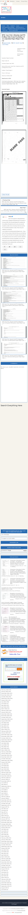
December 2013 (5, 882)
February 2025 (5, 689)
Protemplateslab (21, 910)
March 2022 (4, 750)
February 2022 (5, 751)
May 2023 (3, 726)
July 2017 (3, 808)
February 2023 (5, 731)
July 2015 (3, 850)
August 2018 (4, 788)
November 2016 (5, 822)
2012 (14, 42)
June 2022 (3, 745)
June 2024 (3, 703)
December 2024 (5, 693)
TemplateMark (18, 912)
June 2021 (3, 765)
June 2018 (3, 789)
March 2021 (4, 770)
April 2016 (3, 834)
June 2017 (3, 810)
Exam (21, 42)
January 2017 (4, 819)
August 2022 (4, 741)
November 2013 (5, 884)
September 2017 (5, 805)
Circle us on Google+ (13, 676)
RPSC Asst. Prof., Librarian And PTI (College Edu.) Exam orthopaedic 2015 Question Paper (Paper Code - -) (13, 323)
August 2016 (4, 827)
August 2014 (4, 869)
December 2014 (5, 862)
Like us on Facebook (15, 673)
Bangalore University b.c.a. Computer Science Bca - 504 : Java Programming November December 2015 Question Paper (18, 609)
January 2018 (4, 798)
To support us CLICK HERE (8, 538)
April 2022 (3, 748)
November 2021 (5, 757)
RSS (7, 666)
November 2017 (5, 801)
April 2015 (3, 855)
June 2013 (3, 889)
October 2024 (4, 696)
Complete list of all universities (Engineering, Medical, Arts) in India (13, 588)
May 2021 (3, 767)
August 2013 (4, 888)
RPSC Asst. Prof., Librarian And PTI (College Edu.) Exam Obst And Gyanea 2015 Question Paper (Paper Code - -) (13, 271)
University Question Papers (17, 908)
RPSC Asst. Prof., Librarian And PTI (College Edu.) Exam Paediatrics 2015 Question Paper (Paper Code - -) (14, 288)
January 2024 (4, 712)
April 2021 (3, 769)
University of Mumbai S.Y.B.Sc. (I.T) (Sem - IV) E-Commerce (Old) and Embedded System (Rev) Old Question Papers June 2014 (18, 581)
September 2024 (5, 698)
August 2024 (4, 700)
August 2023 (4, 721)
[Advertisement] (9, 51)
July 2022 (3, 743)
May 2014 (3, 874)
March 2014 (4, 877)
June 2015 (3, 851)
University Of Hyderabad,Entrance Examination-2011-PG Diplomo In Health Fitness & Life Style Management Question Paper (17, 638)
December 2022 (5, 734)
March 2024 (4, 708)
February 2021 (4, 772)
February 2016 (4, 838)
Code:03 (17, 42)
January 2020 (4, 779)
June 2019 (3, 782)
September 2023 (5, 719)
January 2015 (4, 860)
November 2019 (5, 781)
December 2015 (5, 841)
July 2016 (3, 829)
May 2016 (3, 832)
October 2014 (4, 865)
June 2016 (3, 831)
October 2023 (4, 717)
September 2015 (5, 846)
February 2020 (5, 777)
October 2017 (4, 803)
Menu (3, 17)
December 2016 (5, 820)
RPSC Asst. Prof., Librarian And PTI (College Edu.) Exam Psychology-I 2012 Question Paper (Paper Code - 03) (13, 211)
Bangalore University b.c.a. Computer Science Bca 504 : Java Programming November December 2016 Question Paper (18, 628)
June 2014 (3, 872)
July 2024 (3, 702)
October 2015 (4, 844)
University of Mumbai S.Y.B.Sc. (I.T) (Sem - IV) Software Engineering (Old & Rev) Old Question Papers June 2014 (17, 562)
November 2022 (5, 736)
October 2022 (4, 738)
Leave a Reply (5, 44)
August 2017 (4, 807)
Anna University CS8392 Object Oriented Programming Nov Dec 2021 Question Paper (13, 603)
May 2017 (3, 812)
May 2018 (3, 791)
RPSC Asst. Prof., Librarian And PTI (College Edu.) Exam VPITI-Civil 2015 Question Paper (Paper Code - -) (13, 340)
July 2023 (3, 722)
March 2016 (4, 836)
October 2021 (4, 758)
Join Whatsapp (5, 534)
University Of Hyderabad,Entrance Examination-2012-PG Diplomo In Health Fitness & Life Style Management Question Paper (18, 619)
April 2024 (3, 707)
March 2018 (4, 795)
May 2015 (3, 853)
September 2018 (5, 786)
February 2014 (4, 879)
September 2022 (5, 739)
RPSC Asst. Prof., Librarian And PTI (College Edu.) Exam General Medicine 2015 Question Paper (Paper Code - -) (13, 305)
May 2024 (3, 705)
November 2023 (5, 715)
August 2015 (4, 848)
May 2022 (3, 746)
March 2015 (4, 857)
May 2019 (3, 784)
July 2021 (3, 764)
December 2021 (5, 755)
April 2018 (3, 793)
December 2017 (5, 800)
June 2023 (3, 724)
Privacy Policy (24, 1)
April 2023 (3, 727)
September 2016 (5, 826)
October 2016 (4, 824)
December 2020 (5, 776)
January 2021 (4, 774)
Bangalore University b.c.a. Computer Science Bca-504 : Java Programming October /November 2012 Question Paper (18, 595)
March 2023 (4, 729)
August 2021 (4, 762)
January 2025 (4, 691)
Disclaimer (12, 1)
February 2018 (4, 796)
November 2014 (5, 863)
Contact (18, 1)
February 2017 (4, 817)
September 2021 (5, 760)
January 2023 (4, 733)
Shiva (10, 216)
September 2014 (5, 867)
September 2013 (5, 886)
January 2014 (4, 881)
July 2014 (3, 870)
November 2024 (5, 695)
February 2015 (4, 858)
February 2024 (5, 710)
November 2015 (5, 843)
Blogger (15, 904)
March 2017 (4, 815)
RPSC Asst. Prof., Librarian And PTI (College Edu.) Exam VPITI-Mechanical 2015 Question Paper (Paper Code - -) (13, 357)
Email (20, 665)
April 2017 (3, 813)
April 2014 (3, 875)
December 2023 (5, 714)
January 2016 (4, 839)
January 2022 (4, 753)
